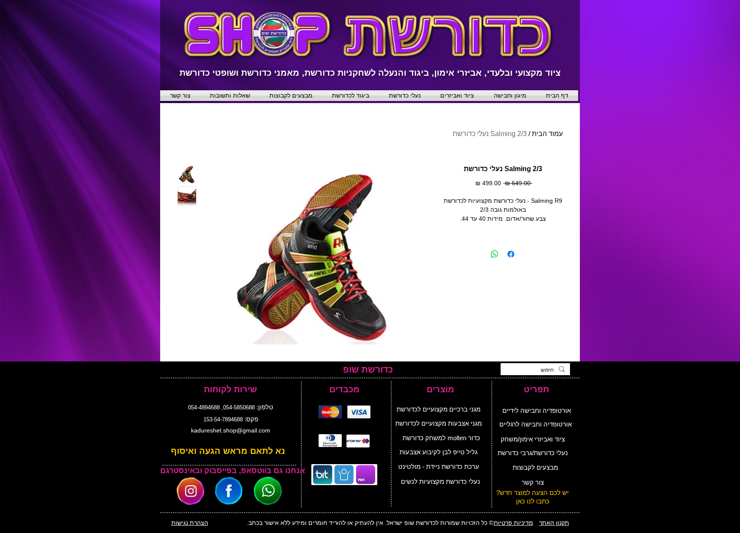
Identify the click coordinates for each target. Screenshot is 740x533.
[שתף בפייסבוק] (511, 254)
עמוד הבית (547, 133)
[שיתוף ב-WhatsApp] (494, 254)
